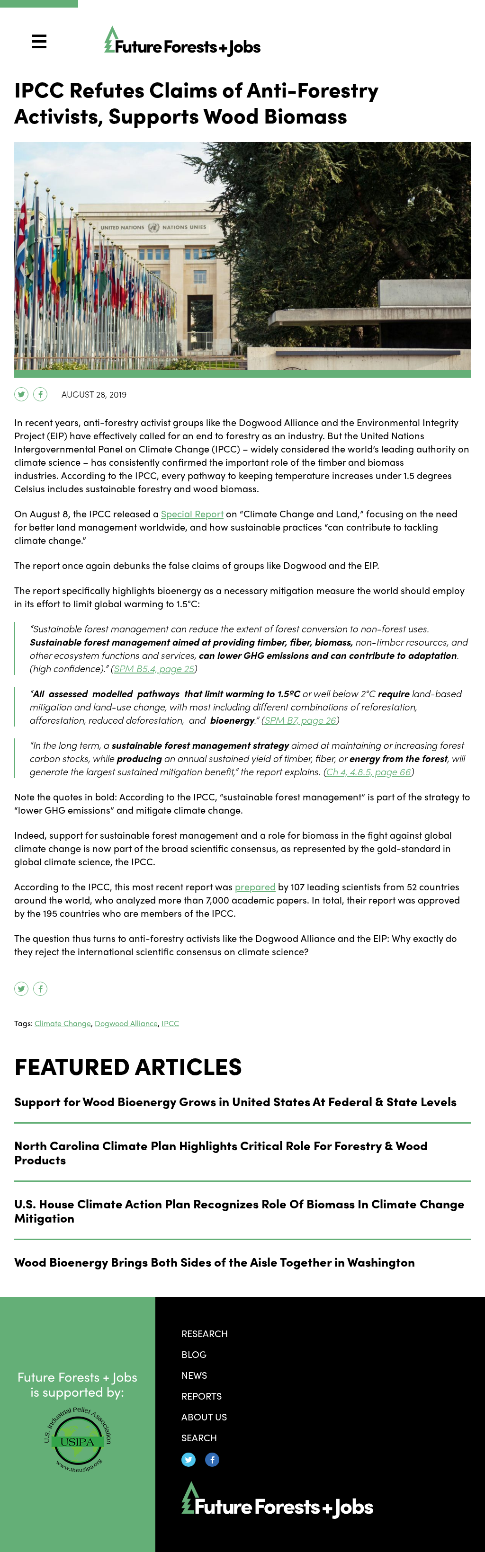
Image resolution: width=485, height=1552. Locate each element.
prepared (255, 886)
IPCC (170, 1023)
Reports (201, 1395)
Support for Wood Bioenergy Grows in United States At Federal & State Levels (235, 1101)
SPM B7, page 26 (300, 720)
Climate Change (63, 1023)
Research (204, 1333)
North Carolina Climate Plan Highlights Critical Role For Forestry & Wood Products (221, 1152)
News (194, 1375)
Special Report (192, 513)
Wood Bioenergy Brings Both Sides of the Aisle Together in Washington (214, 1261)
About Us (204, 1416)
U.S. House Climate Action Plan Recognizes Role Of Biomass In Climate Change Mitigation (239, 1210)
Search (199, 1437)
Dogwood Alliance (126, 1023)
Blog (194, 1354)
